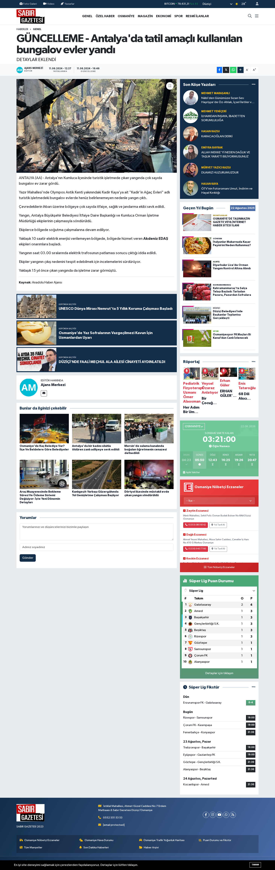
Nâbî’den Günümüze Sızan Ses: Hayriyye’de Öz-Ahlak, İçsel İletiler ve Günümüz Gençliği (227, 100)
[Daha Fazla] (240, 70)
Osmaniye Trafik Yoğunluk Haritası (163, 840)
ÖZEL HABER (105, 16)
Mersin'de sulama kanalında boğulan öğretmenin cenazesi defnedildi (145, 449)
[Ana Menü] (257, 16)
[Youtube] (219, 815)
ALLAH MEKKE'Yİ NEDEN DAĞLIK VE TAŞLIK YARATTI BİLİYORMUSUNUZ (225, 154)
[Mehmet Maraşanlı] (190, 97)
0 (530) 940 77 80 (197, 549)
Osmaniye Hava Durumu (99, 840)
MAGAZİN (145, 16)
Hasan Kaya (209, 183)
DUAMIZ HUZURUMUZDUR (220, 172)
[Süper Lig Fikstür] (253, 687)
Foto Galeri (30, 3)
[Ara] (249, 16)
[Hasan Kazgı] (190, 133)
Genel (37, 29)
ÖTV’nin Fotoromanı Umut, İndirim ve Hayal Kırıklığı (227, 190)
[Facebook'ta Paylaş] (219, 70)
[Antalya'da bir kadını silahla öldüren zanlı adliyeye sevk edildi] (96, 428)
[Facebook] (206, 815)
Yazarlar (69, 3)
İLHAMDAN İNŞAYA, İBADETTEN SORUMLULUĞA (223, 118)
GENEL (87, 16)
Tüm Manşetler (33, 847)
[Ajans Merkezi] (29, 387)
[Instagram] (213, 815)
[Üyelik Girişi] (256, 4)
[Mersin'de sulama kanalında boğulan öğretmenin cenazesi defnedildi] (149, 428)
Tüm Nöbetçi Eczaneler (221, 567)
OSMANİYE (126, 16)
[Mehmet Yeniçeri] (190, 115)
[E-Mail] (44, 393)
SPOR (178, 16)
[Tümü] (253, 84)
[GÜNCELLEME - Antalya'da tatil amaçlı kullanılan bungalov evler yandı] (96, 126)
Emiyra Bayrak (212, 147)
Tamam (255, 865)
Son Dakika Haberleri (96, 847)
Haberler (22, 29)
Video (50, 3)
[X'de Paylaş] (226, 70)
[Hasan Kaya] (190, 188)
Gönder (27, 557)
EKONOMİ (163, 16)
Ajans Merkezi (53, 385)
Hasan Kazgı (210, 131)
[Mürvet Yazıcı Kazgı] (190, 170)
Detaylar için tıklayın (219, 673)
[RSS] (233, 815)
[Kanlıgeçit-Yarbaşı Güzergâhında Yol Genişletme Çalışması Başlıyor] (96, 474)
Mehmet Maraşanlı (215, 93)
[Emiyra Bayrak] (190, 151)
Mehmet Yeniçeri (214, 111)
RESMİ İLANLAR (197, 16)
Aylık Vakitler (193, 472)
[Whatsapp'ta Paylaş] (233, 70)
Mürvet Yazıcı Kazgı (216, 167)
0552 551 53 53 (112, 817)
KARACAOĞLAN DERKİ (217, 136)
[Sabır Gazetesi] (30, 16)
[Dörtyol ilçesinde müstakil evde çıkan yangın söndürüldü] (149, 474)
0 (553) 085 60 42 (197, 525)
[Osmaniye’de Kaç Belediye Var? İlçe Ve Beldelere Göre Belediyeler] (44, 428)
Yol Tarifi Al (219, 525)
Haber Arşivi (151, 847)
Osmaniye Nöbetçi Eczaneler (41, 840)
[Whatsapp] (226, 815)
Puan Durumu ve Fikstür (217, 840)
